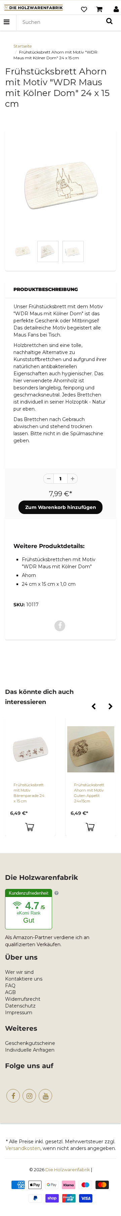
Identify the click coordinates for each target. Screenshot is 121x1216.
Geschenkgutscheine (30, 1043)
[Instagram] (29, 1095)
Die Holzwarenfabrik (67, 1169)
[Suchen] (109, 20)
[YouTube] (45, 1095)
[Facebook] (13, 1095)
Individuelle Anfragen (29, 1050)
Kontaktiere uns (23, 979)
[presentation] (93, 707)
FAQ (10, 986)
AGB (10, 992)
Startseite (22, 46)
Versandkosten (22, 1148)
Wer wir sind (19, 972)
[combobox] (67, 22)
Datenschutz (20, 1006)
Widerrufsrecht (22, 999)
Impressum (18, 1013)
